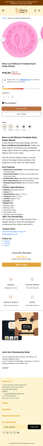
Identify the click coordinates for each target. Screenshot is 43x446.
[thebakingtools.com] (21, 10)
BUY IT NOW (21, 114)
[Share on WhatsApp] (10, 126)
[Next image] (40, 39)
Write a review (21, 265)
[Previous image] (3, 39)
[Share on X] (29, 126)
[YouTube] (18, 432)
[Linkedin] (7, 432)
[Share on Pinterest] (23, 126)
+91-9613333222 (10, 396)
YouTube (6, 245)
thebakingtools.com (27, 443)
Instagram (6, 241)
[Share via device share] (17, 126)
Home (4, 18)
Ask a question (10, 103)
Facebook (6, 243)
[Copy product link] (4, 126)
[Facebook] (4, 432)
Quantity (6, 93)
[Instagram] (11, 432)
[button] (3, 10)
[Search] (35, 10)
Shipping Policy (25, 79)
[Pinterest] (14, 432)
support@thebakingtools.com (14, 394)
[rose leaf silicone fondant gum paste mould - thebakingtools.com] (20, 39)
